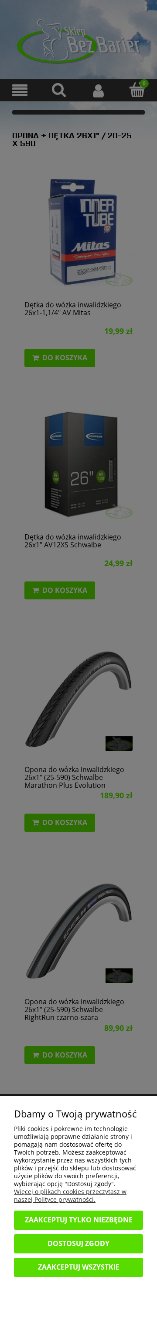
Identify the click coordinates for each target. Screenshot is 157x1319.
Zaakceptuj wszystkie (78, 1267)
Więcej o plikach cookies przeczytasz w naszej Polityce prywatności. (70, 1195)
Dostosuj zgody (78, 1243)
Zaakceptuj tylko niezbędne (79, 1220)
